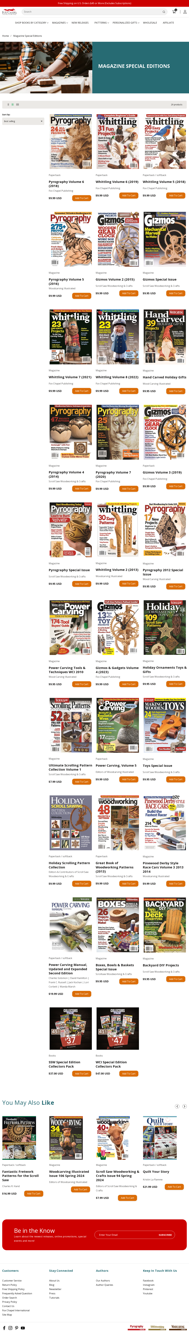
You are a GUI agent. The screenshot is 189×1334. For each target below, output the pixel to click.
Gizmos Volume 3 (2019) (162, 472)
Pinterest (148, 1289)
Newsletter (55, 1289)
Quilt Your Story (156, 1171)
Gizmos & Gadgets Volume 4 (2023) (117, 670)
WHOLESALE (150, 22)
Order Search (9, 1297)
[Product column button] (8, 104)
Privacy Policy (9, 1301)
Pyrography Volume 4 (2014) (66, 474)
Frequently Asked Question (17, 1293)
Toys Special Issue (157, 765)
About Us (54, 1280)
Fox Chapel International (16, 1310)
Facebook (148, 1280)
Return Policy (9, 1284)
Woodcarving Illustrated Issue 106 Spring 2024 (69, 1173)
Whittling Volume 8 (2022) (117, 377)
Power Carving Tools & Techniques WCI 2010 (67, 670)
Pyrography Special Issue (69, 570)
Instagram (148, 1284)
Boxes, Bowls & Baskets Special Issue (115, 967)
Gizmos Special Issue (159, 279)
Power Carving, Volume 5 (116, 765)
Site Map (7, 1314)
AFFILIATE (168, 22)
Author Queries (104, 1284)
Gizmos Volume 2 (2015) (115, 279)
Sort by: (6, 114)
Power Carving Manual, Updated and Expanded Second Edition (68, 969)
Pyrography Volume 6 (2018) (66, 184)
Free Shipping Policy (13, 1289)
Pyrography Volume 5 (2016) (66, 281)
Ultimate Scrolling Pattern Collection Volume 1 (70, 767)
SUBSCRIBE (165, 1235)
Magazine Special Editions (27, 35)
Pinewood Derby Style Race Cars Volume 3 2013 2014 (163, 867)
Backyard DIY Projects (161, 965)
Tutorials (54, 1297)
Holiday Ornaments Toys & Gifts (165, 669)
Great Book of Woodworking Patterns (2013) (114, 867)
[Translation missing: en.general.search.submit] (164, 11)
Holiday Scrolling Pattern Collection (69, 865)
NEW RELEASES (80, 22)
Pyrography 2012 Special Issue (163, 572)
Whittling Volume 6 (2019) (117, 182)
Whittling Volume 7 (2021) (70, 377)
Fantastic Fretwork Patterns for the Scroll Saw (20, 1175)
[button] (30, 23)
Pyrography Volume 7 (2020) (113, 474)
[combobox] (94, 12)
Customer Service (12, 1280)
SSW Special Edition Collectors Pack (64, 1064)
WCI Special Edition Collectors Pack (111, 1064)
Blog (51, 1284)
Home (5, 35)
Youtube (147, 1293)
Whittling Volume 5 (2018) (164, 182)
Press (52, 1293)
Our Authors (103, 1280)
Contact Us (8, 1306)
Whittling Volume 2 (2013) (117, 569)
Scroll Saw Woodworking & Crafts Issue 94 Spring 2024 (117, 1175)
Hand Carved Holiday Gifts (164, 377)
